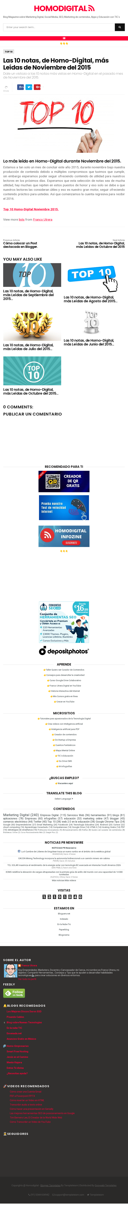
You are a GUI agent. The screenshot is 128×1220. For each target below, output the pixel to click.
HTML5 (93, 827)
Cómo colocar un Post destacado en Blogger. (20, 244)
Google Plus (50, 832)
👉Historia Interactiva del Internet (64, 691)
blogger (114, 818)
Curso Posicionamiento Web (31, 832)
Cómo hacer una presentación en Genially (31, 1109)
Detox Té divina (15, 1068)
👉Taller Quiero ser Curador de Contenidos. (64, 670)
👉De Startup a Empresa (64, 740)
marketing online (92, 818)
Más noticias (58, 880)
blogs (116, 815)
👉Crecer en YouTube (64, 701)
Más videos (70, 880)
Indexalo (64, 919)
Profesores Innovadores (48, 830)
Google (6, 824)
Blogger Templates (50, 1185)
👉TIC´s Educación (64, 756)
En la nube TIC (14, 1028)
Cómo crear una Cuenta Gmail (25, 1091)
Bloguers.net (64, 913)
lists (21, 219)
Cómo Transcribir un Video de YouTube (30, 1122)
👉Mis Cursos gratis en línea (64, 696)
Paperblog (64, 929)
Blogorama (64, 935)
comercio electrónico (15, 821)
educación (70, 818)
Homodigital (61, 8)
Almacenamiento (70, 830)
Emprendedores (23, 824)
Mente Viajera (14, 1062)
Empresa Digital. (49, 815)
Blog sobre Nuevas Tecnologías (24, 1022)
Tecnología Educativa (84, 824)
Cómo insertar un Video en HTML (27, 1100)
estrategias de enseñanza (20, 830)
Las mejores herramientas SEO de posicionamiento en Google (42, 1113)
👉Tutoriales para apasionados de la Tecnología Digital (64, 718)
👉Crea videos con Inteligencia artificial (64, 724)
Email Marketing (45, 824)
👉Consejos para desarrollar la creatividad (64, 675)
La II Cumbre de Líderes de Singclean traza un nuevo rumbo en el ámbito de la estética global (65, 851)
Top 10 (8, 51)
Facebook (63, 824)
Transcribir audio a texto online (26, 1104)
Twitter (38, 821)
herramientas (98, 815)
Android (104, 824)
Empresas (31, 818)
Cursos (116, 824)
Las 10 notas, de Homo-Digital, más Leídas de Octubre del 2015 (100, 244)
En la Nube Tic (64, 924)
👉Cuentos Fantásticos (64, 745)
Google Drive (78, 827)
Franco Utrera (42, 219)
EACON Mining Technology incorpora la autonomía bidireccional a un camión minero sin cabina (64, 858)
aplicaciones (10, 818)
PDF (123, 827)
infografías (50, 818)
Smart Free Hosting (17, 1051)
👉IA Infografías (64, 766)
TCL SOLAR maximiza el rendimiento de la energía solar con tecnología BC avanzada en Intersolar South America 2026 (64, 865)
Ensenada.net (14, 1033)
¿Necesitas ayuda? (17, 1073)
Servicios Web (75, 815)
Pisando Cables (15, 1017)
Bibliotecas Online (10, 832)
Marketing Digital (16, 815)
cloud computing (11, 827)
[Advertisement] (64, 575)
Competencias (60, 827)
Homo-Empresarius (18, 1046)
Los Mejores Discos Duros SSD (24, 1011)
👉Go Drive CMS (64, 761)
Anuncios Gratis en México (21, 1039)
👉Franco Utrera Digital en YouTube (64, 685)
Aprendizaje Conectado (36, 827)
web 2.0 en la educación (76, 821)
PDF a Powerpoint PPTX (22, 1096)
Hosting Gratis (109, 827)
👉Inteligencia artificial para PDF (64, 729)
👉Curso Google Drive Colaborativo (64, 680)
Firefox (85, 830)
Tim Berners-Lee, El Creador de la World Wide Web (36, 1117)
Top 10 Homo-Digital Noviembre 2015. (31, 209)
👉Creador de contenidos (64, 734)
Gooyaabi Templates (105, 1185)
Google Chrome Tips (108, 821)
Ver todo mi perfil (27, 979)
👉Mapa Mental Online (64, 750)
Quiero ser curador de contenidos (107, 830)
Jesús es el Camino (17, 1057)
